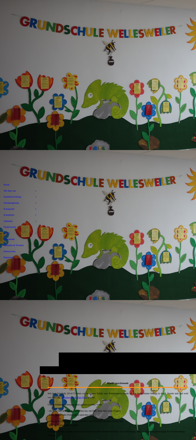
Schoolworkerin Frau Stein (74, 397)
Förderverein (10, 227)
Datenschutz (9, 251)
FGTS (7, 233)
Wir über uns (10, 190)
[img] (118, 187)
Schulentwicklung (12, 196)
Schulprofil (9, 209)
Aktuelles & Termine (14, 245)
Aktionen (8, 221)
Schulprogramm (11, 203)
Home (6, 184)
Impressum (9, 257)
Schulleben (9, 215)
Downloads (9, 239)
